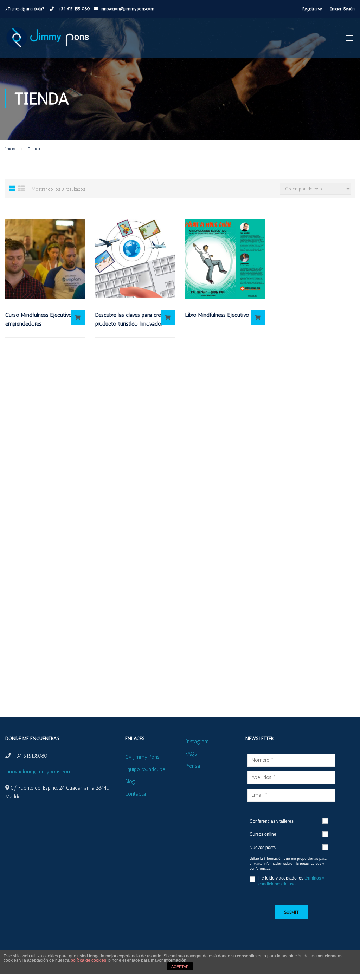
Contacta (135, 794)
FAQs (191, 754)
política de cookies (88, 960)
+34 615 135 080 (73, 8)
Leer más (78, 317)
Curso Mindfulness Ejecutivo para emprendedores (44, 319)
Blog (130, 781)
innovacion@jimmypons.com (127, 8)
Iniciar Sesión (342, 8)
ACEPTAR (180, 967)
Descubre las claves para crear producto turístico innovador (130, 319)
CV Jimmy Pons (142, 757)
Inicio (10, 148)
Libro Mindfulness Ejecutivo (217, 315)
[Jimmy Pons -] (49, 41)
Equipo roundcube (145, 769)
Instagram (197, 741)
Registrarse (312, 8)
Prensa (192, 766)
